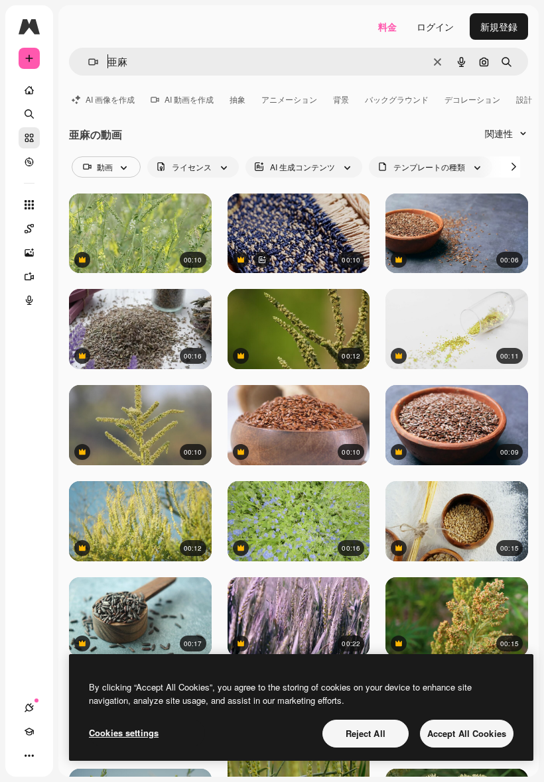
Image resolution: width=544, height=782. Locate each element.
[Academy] (29, 731)
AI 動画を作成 (189, 99)
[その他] (29, 755)
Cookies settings (124, 732)
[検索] (29, 114)
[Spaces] (29, 228)
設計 (524, 99)
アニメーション (289, 99)
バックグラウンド (397, 99)
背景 (341, 99)
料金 (387, 26)
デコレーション (472, 99)
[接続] (29, 707)
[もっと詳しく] (29, 161)
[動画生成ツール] (29, 276)
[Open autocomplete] (88, 62)
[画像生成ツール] (29, 252)
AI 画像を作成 (110, 99)
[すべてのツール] (29, 204)
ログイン (435, 26)
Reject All (365, 733)
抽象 (237, 99)
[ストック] (29, 137)
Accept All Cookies (466, 733)
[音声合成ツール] (29, 300)
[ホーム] (29, 90)
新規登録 (498, 26)
